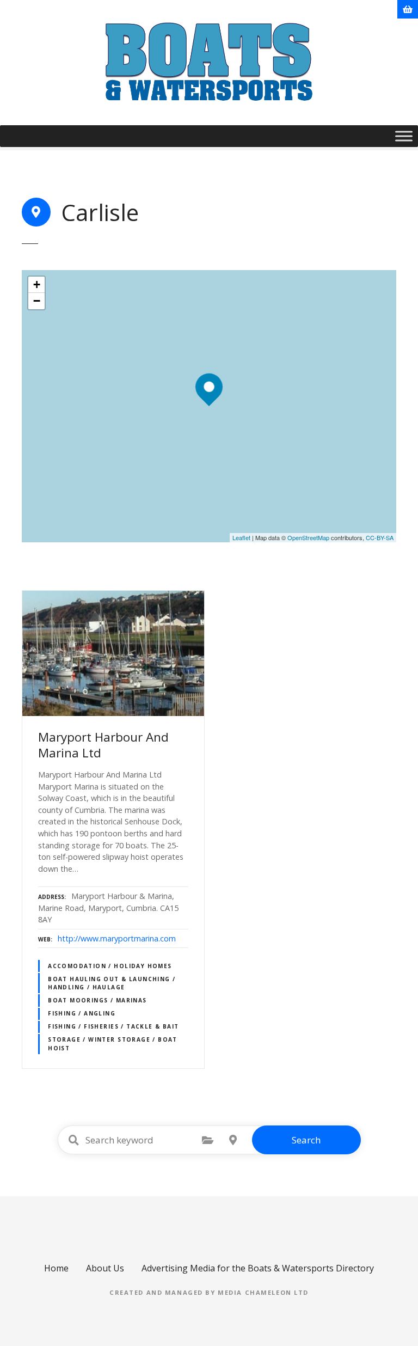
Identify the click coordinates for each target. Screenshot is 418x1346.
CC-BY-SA (380, 537)
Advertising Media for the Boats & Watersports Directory (258, 1268)
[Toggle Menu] (404, 136)
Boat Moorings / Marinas (97, 1000)
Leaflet (241, 537)
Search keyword (74, 1140)
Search (306, 1140)
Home (56, 1268)
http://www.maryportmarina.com (117, 938)
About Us (105, 1268)
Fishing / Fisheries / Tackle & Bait (113, 1026)
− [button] (36, 301)
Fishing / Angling (81, 1013)
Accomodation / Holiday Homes (110, 966)
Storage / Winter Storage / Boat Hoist (112, 1043)
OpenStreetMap (308, 537)
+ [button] (36, 284)
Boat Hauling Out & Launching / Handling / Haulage (111, 983)
